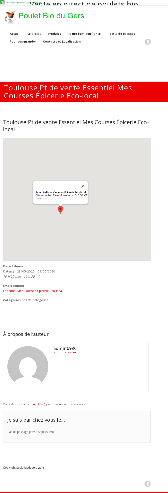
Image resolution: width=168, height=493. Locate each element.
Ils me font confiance (84, 34)
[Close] (83, 186)
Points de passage (122, 34)
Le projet (34, 34)
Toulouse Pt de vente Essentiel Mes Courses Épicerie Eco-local (76, 125)
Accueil (15, 34)
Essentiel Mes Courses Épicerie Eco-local (32, 291)
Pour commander (23, 41)
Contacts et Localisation (62, 41)
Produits (54, 34)
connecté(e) (36, 404)
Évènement (41, 198)
